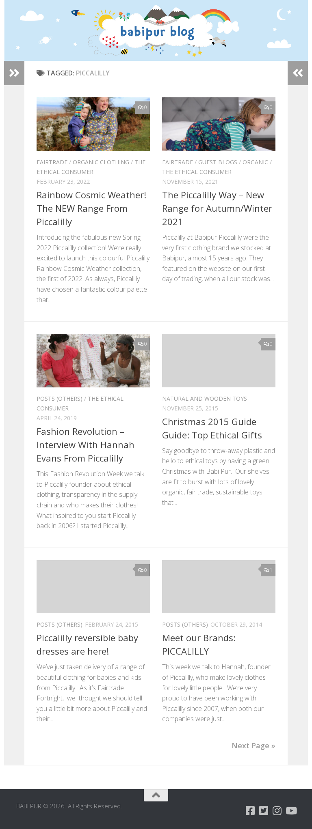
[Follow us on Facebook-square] (250, 810)
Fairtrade (52, 162)
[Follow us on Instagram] (277, 810)
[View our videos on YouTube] (291, 810)
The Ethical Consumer (197, 172)
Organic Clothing (101, 162)
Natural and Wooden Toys (204, 398)
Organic (255, 162)
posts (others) (59, 398)
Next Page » (253, 745)
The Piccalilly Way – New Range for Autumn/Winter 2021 (217, 208)
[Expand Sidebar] (14, 73)
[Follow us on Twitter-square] (264, 810)
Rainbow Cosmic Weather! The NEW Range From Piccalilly (91, 208)
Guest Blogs (217, 162)
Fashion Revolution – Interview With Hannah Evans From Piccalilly (85, 444)
